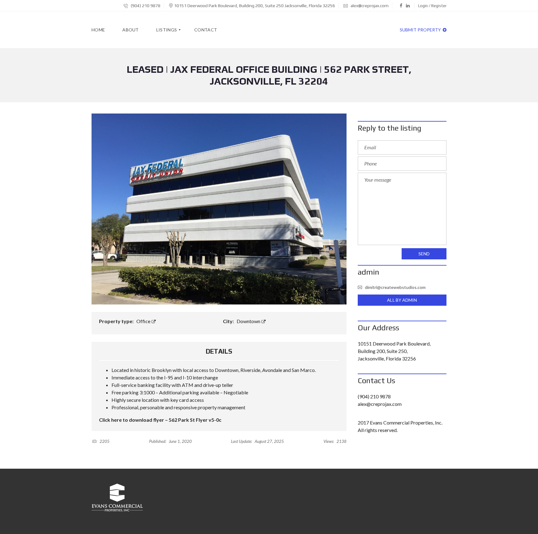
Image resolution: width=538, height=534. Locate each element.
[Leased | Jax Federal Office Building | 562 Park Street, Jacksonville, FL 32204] (219, 208)
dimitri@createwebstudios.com (395, 287)
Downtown (249, 321)
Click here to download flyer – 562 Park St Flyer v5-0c (160, 420)
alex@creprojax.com (369, 5)
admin (368, 272)
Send (424, 253)
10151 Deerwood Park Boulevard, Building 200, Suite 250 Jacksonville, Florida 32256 (254, 5)
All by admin (402, 300)
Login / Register (432, 5)
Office (143, 321)
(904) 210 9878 (145, 5)
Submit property (421, 29)
